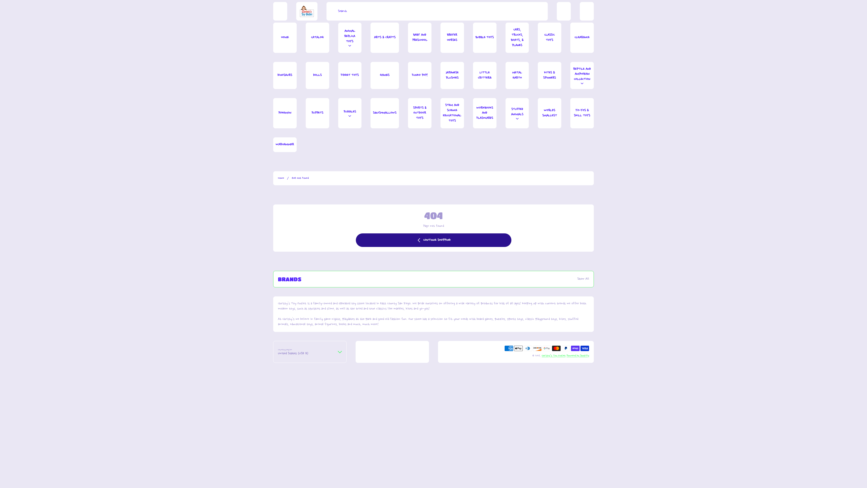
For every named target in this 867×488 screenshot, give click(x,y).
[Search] (331, 11)
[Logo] (306, 11)
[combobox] (437, 11)
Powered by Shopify (577, 355)
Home (281, 178)
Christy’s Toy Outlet (554, 355)
